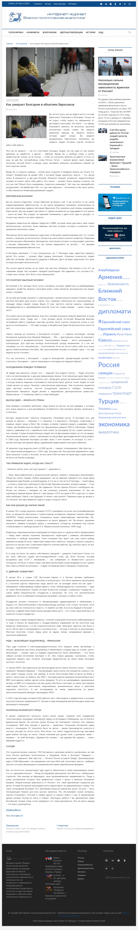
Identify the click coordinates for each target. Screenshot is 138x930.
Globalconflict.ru (13, 810)
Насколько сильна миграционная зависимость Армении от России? (113, 85)
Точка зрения (12, 100)
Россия (109, 365)
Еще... (101, 33)
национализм (106, 353)
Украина (104, 408)
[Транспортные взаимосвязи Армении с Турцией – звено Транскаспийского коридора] (102, 158)
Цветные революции (71, 33)
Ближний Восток (85, 865)
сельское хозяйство (114, 378)
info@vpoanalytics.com (119, 877)
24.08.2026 (104, 95)
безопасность (118, 284)
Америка (82, 875)
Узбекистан (122, 403)
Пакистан (124, 353)
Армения (110, 277)
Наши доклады (60, 4)
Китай (108, 346)
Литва (104, 349)
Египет (100, 335)
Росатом (116, 358)
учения (114, 409)
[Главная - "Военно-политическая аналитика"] (47, 12)
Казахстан (116, 341)
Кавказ (105, 340)
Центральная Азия (109, 413)
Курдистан (123, 345)
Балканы (81, 872)
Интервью (72, 4)
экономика (114, 424)
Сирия (126, 378)
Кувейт (114, 346)
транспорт (122, 393)
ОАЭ (117, 353)
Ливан (100, 349)
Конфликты (33, 33)
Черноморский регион (112, 417)
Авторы (48, 4)
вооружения (103, 305)
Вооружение (50, 33)
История (90, 33)
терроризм (105, 393)
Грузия (111, 305)
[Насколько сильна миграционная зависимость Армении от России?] (115, 66)
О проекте (38, 4)
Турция (108, 401)
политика (105, 357)
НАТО (124, 349)
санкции (105, 373)
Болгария (15, 816)
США (116, 387)
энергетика (108, 432)
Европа (81, 879)
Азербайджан (108, 270)
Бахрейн (104, 284)
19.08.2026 (115, 152)
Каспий (125, 341)
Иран (128, 334)
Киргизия (101, 346)
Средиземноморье (104, 382)
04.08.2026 (115, 176)
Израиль (109, 334)
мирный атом (114, 349)
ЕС (22, 816)
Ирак (120, 334)
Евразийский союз (116, 322)
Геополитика (15, 33)
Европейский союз (114, 329)
